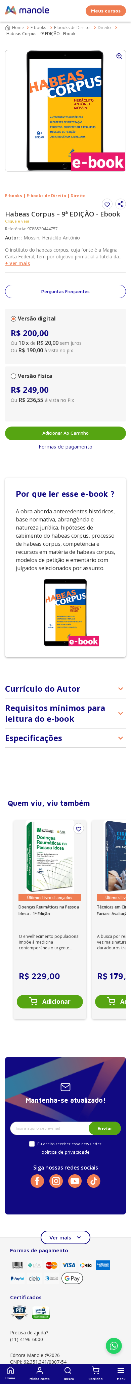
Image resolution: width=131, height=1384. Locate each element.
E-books (38, 27)
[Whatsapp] (114, 1352)
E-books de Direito (72, 27)
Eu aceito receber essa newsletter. (69, 1143)
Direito (104, 27)
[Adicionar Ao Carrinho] (50, 1001)
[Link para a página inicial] (15, 27)
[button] (69, 1373)
